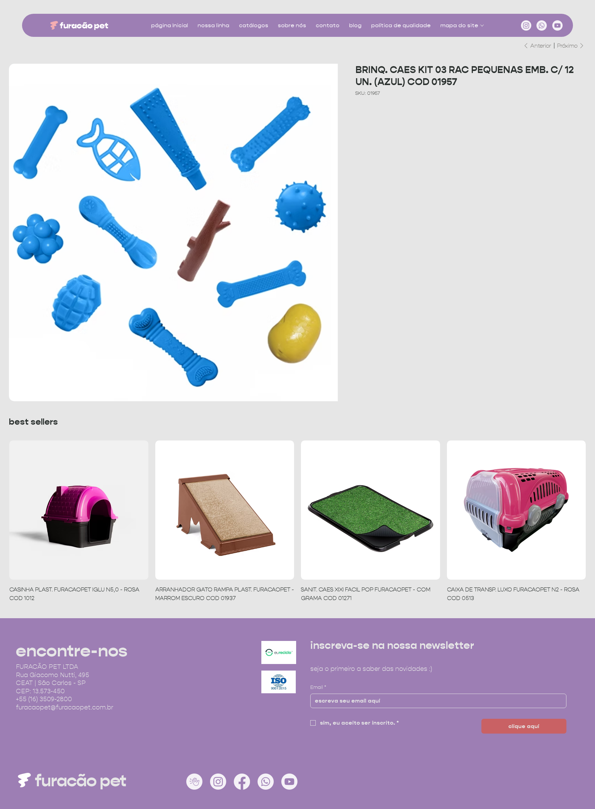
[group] (297, 521)
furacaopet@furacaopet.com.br (64, 707)
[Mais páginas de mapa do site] (482, 25)
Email (318, 687)
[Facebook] (242, 782)
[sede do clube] (194, 782)
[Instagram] (526, 25)
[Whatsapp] (541, 25)
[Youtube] (557, 25)
